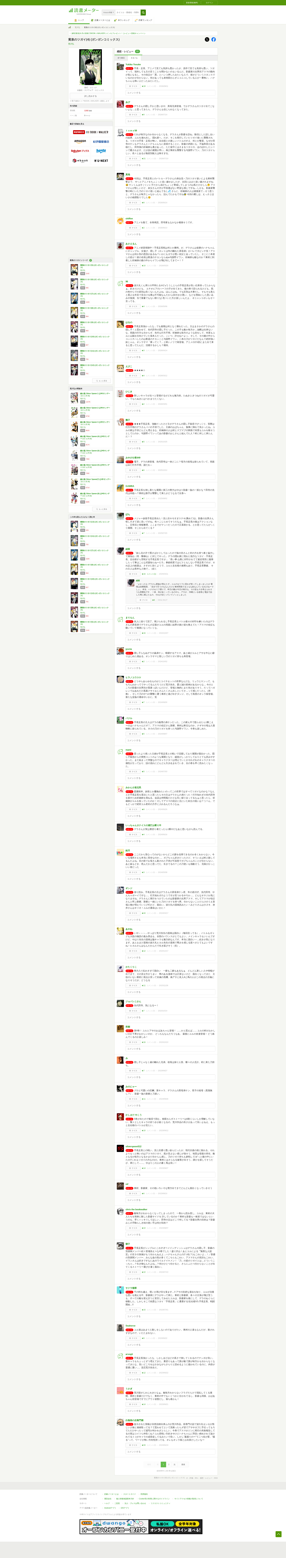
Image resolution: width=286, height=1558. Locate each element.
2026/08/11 (163, 86)
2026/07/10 (163, 158)
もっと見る (103, 381)
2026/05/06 (162, 306)
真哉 (128, 174)
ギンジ (129, 888)
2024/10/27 (163, 633)
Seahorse (130, 1325)
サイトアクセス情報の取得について (188, 1499)
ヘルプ (107, 1503)
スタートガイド (129, 1494)
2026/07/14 (162, 115)
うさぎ (129, 1388)
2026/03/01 (162, 404)
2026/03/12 (162, 376)
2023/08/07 (163, 1228)
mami (128, 749)
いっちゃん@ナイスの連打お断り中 (143, 825)
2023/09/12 (163, 1130)
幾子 (128, 420)
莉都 (128, 1026)
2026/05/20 (163, 266)
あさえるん (131, 243)
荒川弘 (77, 27)
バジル (129, 718)
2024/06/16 (162, 834)
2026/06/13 (162, 228)
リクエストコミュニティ (160, 1503)
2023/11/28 (163, 985)
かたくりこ (131, 967)
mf (127, 1184)
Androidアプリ (110, 1508)
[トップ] (69, 28)
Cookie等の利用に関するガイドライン (154, 1499)
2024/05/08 (162, 872)
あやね (129, 929)
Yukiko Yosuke (133, 64)
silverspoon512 (133, 1146)
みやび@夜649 (133, 457)
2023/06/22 (162, 1338)
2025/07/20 (162, 533)
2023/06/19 (163, 1445)
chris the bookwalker (136, 1209)
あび (128, 102)
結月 (128, 850)
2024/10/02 (162, 661)
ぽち (128, 514)
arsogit (129, 1354)
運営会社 (107, 1499)
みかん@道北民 (133, 787)
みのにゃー (131, 1086)
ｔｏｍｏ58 (131, 130)
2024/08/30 (162, 702)
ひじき (129, 391)
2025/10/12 (162, 470)
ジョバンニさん (133, 1001)
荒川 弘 (83, 398)
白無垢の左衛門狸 (134, 1420)
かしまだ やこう (134, 1115)
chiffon (129, 218)
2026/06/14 (162, 203)
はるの (129, 322)
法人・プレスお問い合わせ (135, 1503)
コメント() (151, 86)
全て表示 (121, 58)
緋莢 (128, 549)
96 (127, 281)
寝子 (128, 1244)
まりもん (130, 617)
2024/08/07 (162, 734)
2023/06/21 (163, 1404)
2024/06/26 (162, 809)
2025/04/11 (163, 574)
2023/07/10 (163, 1272)
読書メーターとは (111, 1494)
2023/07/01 (163, 1310)
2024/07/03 (162, 771)
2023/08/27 (163, 1168)
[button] (143, 12)
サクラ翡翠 (131, 1288)
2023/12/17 (163, 951)
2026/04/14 (162, 350)
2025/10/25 (162, 442)
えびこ (129, 366)
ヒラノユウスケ (133, 677)
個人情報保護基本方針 (125, 1499)
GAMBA (130, 486)
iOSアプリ (125, 1508)
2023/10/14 (162, 1011)
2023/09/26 (163, 1099)
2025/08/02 (162, 498)
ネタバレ (134, 58)
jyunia (129, 649)
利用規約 (144, 1494)
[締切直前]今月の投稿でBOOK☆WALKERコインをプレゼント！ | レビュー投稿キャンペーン (109, 33)
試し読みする (90, 96)
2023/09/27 (162, 1071)
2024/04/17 (163, 913)
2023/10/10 (163, 1042)
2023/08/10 (162, 1193)
